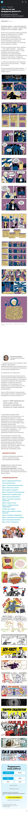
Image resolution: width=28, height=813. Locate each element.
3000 (8, 778)
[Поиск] (25, 2)
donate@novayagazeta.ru (7, 805)
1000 (19, 778)
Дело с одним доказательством (12, 485)
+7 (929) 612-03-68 (6, 806)
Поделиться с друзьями (13, 800)
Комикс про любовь (8, 509)
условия (9, 793)
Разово (19, 772)
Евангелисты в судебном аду (11, 494)
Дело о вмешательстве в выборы (13, 517)
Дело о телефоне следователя (12, 515)
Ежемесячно (8, 772)
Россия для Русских (8, 483)
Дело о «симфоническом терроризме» (10, 506)
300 (19, 781)
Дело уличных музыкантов (11, 496)
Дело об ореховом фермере (11, 519)
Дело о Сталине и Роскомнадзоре (13, 492)
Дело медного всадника (10, 490)
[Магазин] (22, 2)
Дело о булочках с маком (10, 487)
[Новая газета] (2, 2)
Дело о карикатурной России (11, 481)
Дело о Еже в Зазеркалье (10, 522)
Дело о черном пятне (9, 503)
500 (8, 781)
